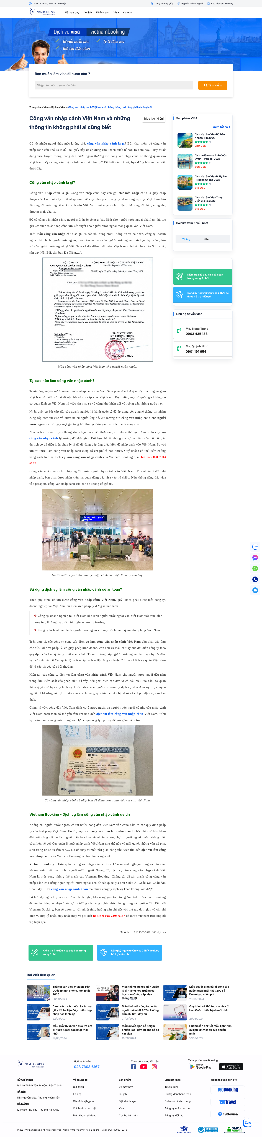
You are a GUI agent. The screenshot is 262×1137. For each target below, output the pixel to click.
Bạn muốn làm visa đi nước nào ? (62, 74)
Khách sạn (102, 12)
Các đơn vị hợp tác (84, 1101)
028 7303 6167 (86, 1067)
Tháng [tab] (186, 239)
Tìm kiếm (214, 85)
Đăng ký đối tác (174, 1115)
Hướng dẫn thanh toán (178, 1093)
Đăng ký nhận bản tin (177, 1108)
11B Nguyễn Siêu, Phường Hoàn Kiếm (38, 1097)
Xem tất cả (220, 127)
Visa (116, 12)
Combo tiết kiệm (128, 1115)
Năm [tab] (206, 239)
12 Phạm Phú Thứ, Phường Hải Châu (38, 1109)
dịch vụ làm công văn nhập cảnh (119, 714)
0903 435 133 (197, 334)
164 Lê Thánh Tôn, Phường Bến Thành (39, 1085)
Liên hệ (77, 1093)
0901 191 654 (196, 351)
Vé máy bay (72, 12)
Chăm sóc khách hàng (178, 1101)
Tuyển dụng (172, 1086)
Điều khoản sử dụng (84, 1115)
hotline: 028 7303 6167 (109, 915)
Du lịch (87, 12)
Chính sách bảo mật (84, 1108)
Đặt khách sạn (127, 1101)
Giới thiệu (78, 1086)
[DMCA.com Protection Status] (234, 1130)
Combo (127, 12)
